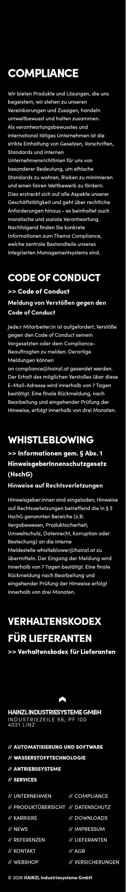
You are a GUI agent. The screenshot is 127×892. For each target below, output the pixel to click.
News (21, 828)
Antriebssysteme (37, 768)
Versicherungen (97, 861)
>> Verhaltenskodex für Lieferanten (62, 651)
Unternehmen (32, 795)
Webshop (26, 861)
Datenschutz (92, 806)
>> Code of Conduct (39, 290)
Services (25, 779)
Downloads (91, 817)
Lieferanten (91, 839)
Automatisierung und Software (58, 746)
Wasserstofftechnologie (50, 757)
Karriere (25, 817)
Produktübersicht (39, 806)
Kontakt (25, 850)
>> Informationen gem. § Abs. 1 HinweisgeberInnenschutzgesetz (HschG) (57, 463)
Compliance (91, 795)
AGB (80, 850)
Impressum (90, 828)
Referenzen (29, 839)
